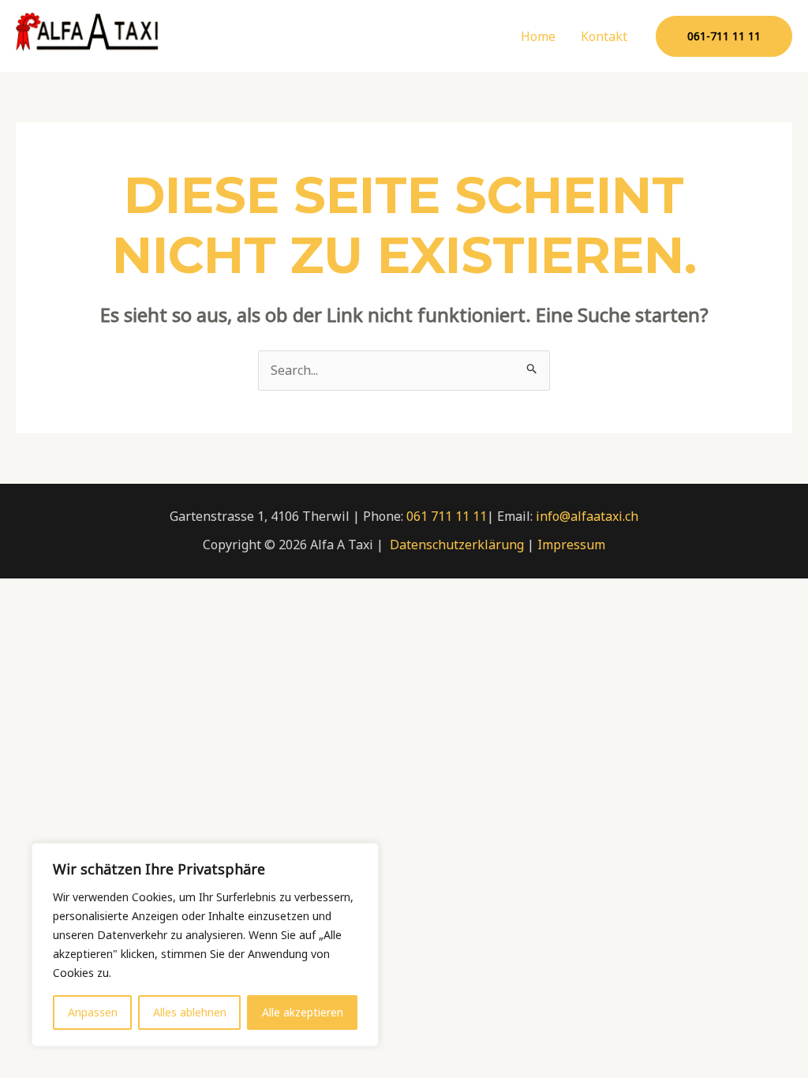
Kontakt (604, 36)
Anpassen (93, 1012)
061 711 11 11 (446, 516)
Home (538, 36)
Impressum (571, 544)
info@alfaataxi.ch (587, 516)
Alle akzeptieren (302, 1012)
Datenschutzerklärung (457, 544)
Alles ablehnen (189, 1012)
